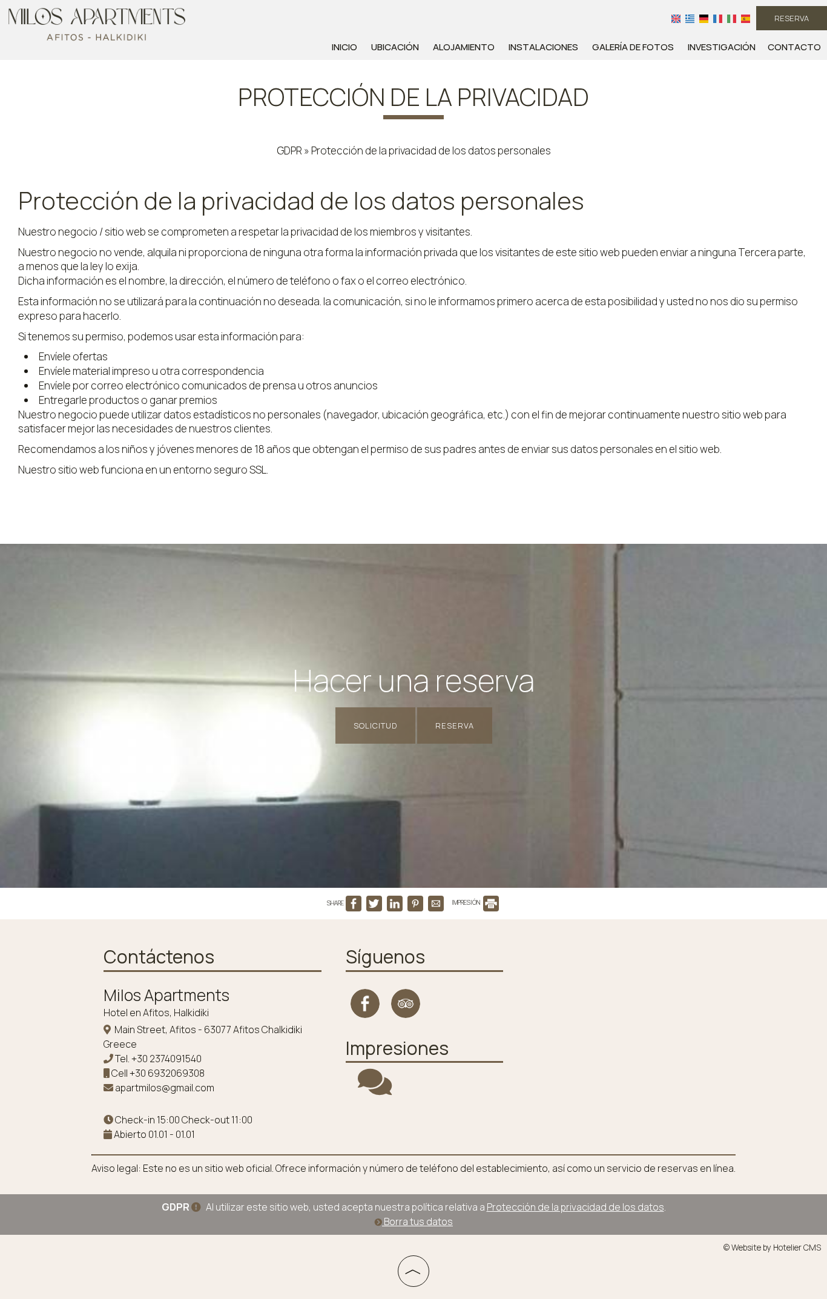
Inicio (344, 47)
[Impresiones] (375, 1089)
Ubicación (395, 47)
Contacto (794, 47)
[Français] (717, 18)
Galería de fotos (633, 47)
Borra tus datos (417, 1221)
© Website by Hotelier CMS (772, 1247)
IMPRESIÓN (466, 902)
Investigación (722, 47)
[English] (675, 18)
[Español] (745, 18)
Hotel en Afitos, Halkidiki (156, 1012)
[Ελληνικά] (689, 18)
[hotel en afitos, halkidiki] (97, 23)
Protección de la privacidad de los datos (575, 1207)
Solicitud (375, 725)
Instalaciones (543, 47)
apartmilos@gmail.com (164, 1087)
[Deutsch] (703, 18)
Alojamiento (464, 47)
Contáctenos (159, 956)
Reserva (791, 18)
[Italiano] (731, 18)
